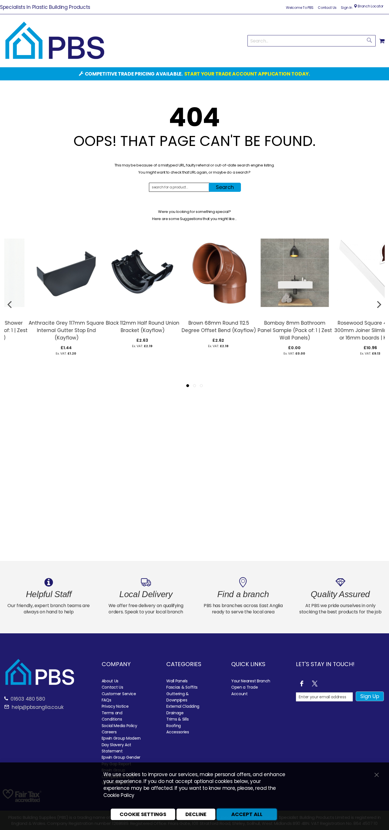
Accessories (177, 732)
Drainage (175, 713)
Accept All (247, 814)
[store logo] (54, 40)
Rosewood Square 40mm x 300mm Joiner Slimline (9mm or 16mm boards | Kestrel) (346, 330)
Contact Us (327, 7)
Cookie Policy (118, 795)
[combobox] (311, 40)
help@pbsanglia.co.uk (37, 707)
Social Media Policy (119, 726)
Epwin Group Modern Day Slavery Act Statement (121, 744)
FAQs (106, 700)
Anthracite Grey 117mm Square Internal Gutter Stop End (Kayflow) (42, 330)
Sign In (346, 7)
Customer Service (119, 694)
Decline (195, 814)
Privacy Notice (115, 706)
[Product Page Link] (42, 313)
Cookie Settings (143, 814)
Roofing (173, 726)
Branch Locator (370, 6)
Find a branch (243, 594)
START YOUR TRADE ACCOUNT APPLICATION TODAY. (247, 73)
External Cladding (182, 706)
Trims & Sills (177, 719)
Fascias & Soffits (182, 687)
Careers (109, 732)
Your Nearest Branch (250, 681)
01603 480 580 (28, 698)
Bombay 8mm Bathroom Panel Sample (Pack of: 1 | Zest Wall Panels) (271, 330)
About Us (110, 681)
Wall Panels (177, 681)
